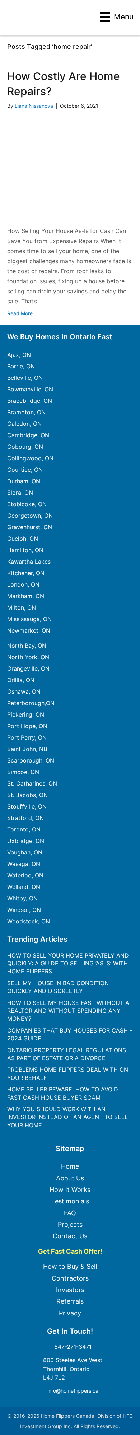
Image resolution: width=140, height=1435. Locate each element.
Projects (70, 1224)
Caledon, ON (24, 423)
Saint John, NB (27, 749)
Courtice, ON (25, 469)
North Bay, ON (26, 645)
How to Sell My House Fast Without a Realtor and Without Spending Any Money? (68, 1010)
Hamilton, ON (25, 550)
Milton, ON (21, 607)
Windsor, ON (24, 909)
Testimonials (70, 1201)
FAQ (70, 1213)
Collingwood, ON (30, 458)
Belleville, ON (25, 377)
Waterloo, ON (25, 875)
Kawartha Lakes (29, 561)
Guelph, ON (22, 538)
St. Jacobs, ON (27, 794)
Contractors (70, 1278)
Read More (20, 313)
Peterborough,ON (31, 703)
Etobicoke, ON (27, 504)
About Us (70, 1178)
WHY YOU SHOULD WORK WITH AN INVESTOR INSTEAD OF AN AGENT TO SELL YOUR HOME (67, 1117)
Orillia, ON (20, 680)
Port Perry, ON (27, 737)
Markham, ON (25, 596)
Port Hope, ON (27, 726)
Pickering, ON (25, 714)
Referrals (70, 1301)
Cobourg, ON (25, 446)
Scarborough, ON (30, 760)
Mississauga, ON (29, 619)
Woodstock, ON (28, 921)
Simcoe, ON (23, 771)
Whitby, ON (22, 898)
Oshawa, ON (24, 691)
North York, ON (28, 657)
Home (70, 1166)
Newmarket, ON (28, 630)
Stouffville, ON (27, 806)
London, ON (23, 584)
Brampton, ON (26, 412)
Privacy (70, 1313)
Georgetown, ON (30, 515)
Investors (70, 1290)
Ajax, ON (19, 354)
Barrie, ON (21, 366)
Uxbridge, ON (25, 840)
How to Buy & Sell (70, 1266)
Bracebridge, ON (29, 400)
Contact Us (70, 1236)
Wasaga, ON (23, 863)
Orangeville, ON (28, 668)
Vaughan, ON (24, 852)
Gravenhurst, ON (29, 527)
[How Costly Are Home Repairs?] (70, 167)
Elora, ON (20, 492)
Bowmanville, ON (30, 389)
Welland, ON (23, 886)
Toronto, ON (24, 829)
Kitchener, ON (26, 573)
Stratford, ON (25, 817)
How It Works (70, 1189)
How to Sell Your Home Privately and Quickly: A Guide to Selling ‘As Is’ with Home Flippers (68, 963)
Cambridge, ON (28, 435)
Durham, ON (23, 481)
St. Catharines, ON (32, 783)
